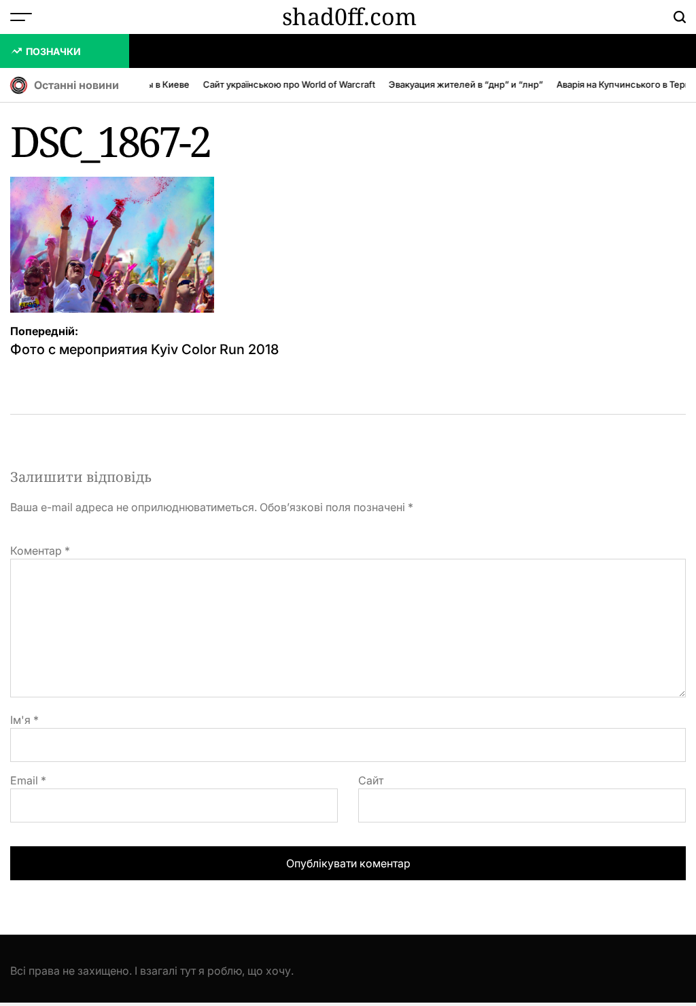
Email (28, 780)
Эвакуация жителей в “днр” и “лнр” (462, 84)
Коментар (40, 550)
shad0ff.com (349, 16)
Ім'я (24, 720)
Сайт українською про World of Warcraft (285, 84)
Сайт (370, 780)
